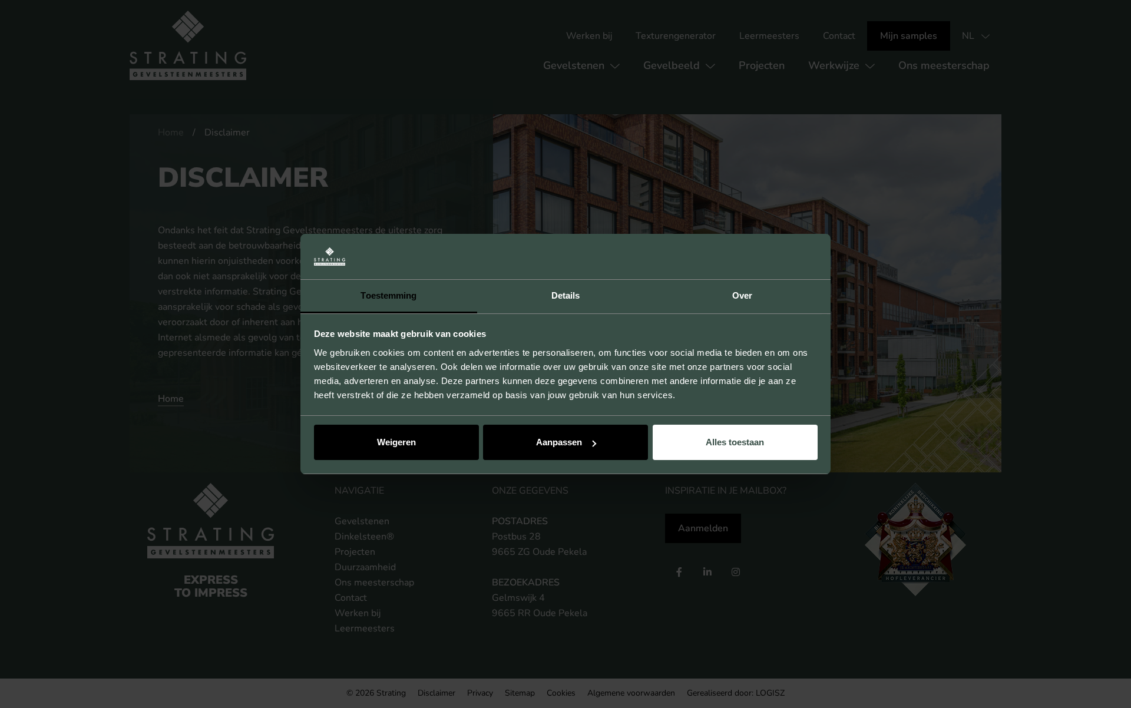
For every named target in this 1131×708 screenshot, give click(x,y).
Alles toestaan (735, 442)
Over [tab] (742, 295)
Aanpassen (559, 442)
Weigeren (396, 442)
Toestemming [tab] (388, 295)
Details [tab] (565, 295)
